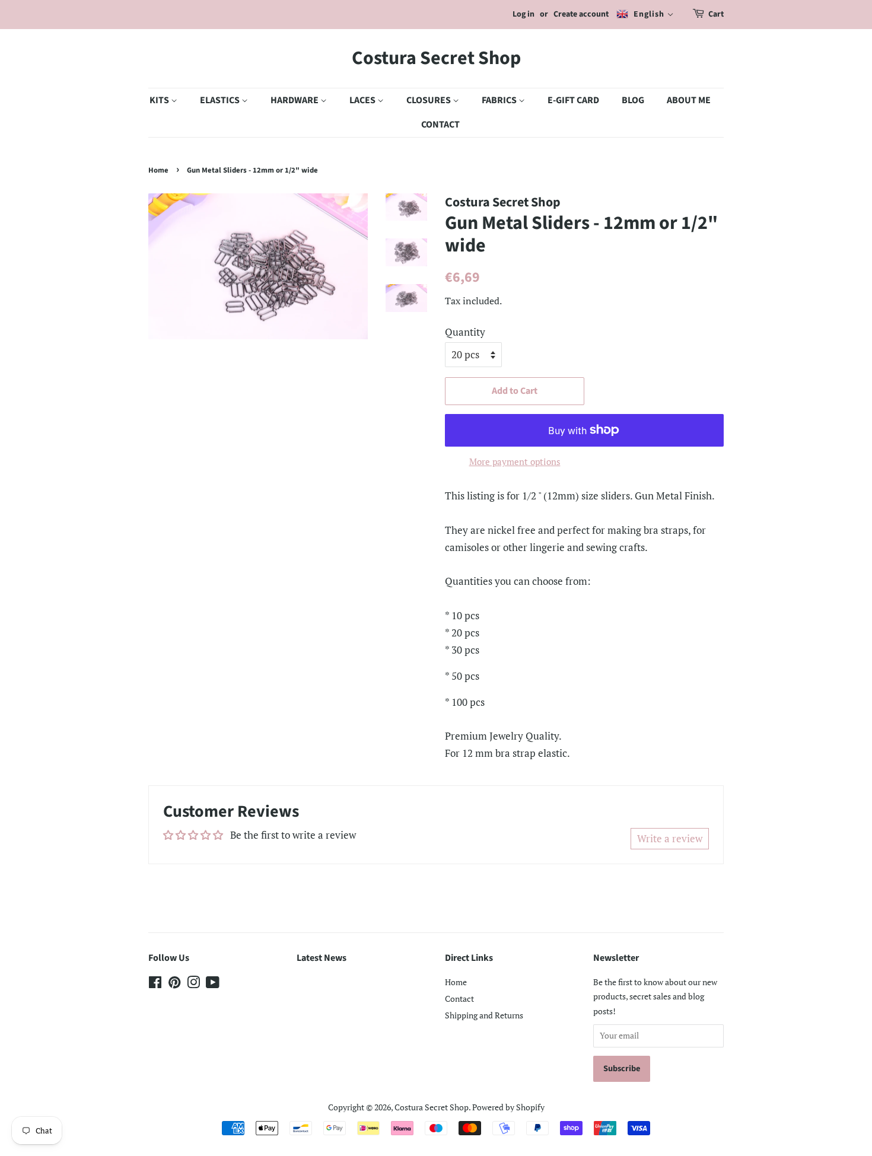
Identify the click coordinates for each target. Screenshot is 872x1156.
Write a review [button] (669, 838)
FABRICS (500, 100)
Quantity (465, 332)
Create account (581, 14)
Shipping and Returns (484, 1015)
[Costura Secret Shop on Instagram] (193, 984)
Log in (523, 14)
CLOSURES (429, 100)
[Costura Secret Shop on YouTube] (212, 984)
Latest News (321, 957)
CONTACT (440, 124)
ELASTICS (220, 100)
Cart (716, 14)
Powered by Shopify (508, 1107)
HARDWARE (295, 100)
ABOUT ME (689, 100)
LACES (363, 100)
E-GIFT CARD (573, 100)
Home (158, 170)
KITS (160, 100)
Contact (459, 998)
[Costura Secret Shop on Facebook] (155, 984)
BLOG (633, 100)
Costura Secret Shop (436, 58)
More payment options (515, 461)
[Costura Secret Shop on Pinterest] (174, 984)
